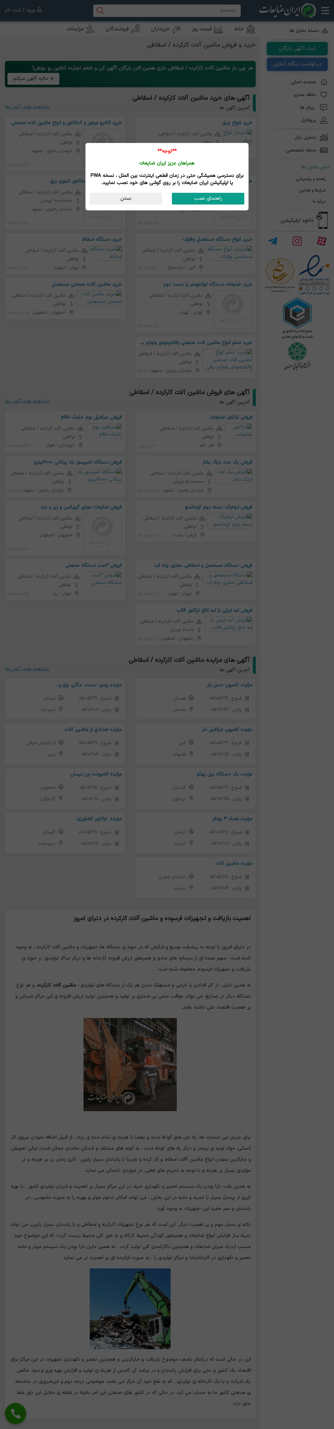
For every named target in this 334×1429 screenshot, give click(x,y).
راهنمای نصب (208, 198)
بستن (125, 198)
